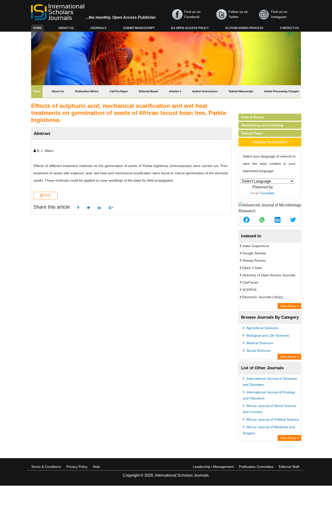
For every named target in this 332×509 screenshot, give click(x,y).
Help (96, 467)
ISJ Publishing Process (244, 28)
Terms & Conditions (46, 467)
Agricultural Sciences (261, 328)
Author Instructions (205, 91)
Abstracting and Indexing (262, 125)
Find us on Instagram (279, 14)
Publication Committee (256, 467)
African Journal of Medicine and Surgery (269, 430)
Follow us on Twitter (238, 14)
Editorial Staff (289, 467)
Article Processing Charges (281, 91)
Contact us (289, 28)
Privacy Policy (76, 467)
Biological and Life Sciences (267, 335)
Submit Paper (252, 133)
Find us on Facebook (192, 14)
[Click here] (78, 207)
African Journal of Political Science (272, 419)
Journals (98, 28)
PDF (47, 195)
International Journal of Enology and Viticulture (269, 395)
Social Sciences (258, 350)
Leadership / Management (213, 467)
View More (288, 306)
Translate (267, 193)
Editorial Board (148, 91)
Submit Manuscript (139, 28)
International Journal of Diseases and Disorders (270, 382)
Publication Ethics (86, 91)
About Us (66, 28)
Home (38, 28)
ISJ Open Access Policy (190, 28)
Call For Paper (119, 91)
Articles (174, 91)
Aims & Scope (252, 117)
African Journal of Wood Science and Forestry (269, 409)
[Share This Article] (246, 220)
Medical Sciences (259, 343)
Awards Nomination (270, 142)
